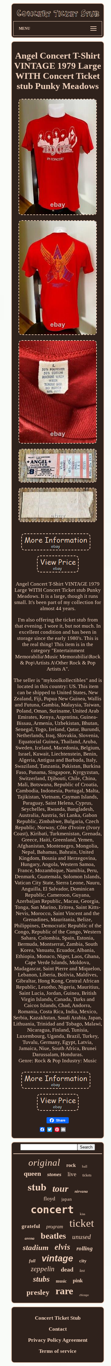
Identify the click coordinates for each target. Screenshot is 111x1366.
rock (71, 1165)
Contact (58, 1329)
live (72, 1174)
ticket (81, 1223)
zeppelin (43, 1269)
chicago (84, 1295)
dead (67, 1269)
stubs (41, 1279)
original (44, 1162)
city (83, 1260)
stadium (35, 1247)
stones (54, 1174)
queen (32, 1173)
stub (37, 1186)
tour (60, 1188)
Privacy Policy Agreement (58, 1340)
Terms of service (57, 1351)
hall (84, 1166)
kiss (82, 1214)
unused (81, 1237)
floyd (49, 1198)
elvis (62, 1247)
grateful (31, 1226)
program (54, 1226)
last (82, 1270)
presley (38, 1292)
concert (52, 1209)
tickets (87, 1175)
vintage (57, 1258)
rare (64, 1290)
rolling (84, 1248)
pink (78, 1280)
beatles (53, 1236)
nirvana (81, 1191)
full (32, 1261)
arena (30, 1238)
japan (66, 1199)
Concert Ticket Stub (57, 1318)
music (61, 1281)
